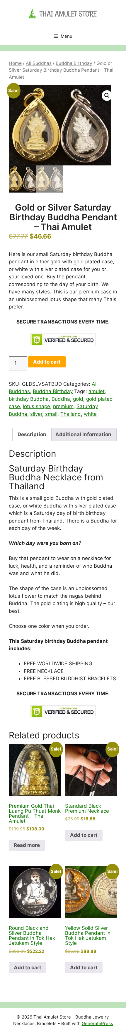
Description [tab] (32, 434)
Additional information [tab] (83, 434)
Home (15, 63)
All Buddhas (39, 63)
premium (63, 406)
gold (78, 399)
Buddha (61, 399)
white (90, 414)
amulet (96, 391)
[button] (107, 95)
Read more (27, 845)
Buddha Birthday (74, 63)
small (51, 414)
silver (36, 414)
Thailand (70, 414)
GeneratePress (97, 1023)
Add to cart (47, 362)
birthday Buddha (29, 399)
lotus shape (36, 406)
